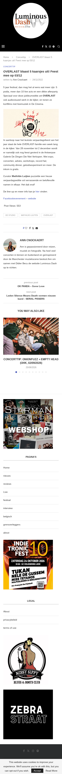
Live (5, 492)
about (6, 532)
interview (8, 508)
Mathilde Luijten (29, 215)
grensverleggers (11, 524)
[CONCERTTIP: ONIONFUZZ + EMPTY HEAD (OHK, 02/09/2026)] (31, 336)
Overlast (48, 215)
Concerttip (21, 57)
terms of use (9, 628)
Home (6, 57)
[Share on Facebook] (30, 228)
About (6, 611)
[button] (6, 345)
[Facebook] (42, 46)
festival (7, 500)
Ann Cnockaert (20, 79)
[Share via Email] (37, 228)
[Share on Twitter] (33, 228)
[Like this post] (26, 228)
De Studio (10, 215)
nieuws (7, 475)
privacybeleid (10, 619)
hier (38, 191)
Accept (37, 770)
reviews (7, 484)
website (32, 198)
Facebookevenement (14, 198)
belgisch (7, 516)
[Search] (58, 46)
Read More (51, 771)
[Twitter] (46, 46)
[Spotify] (54, 46)
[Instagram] (50, 46)
